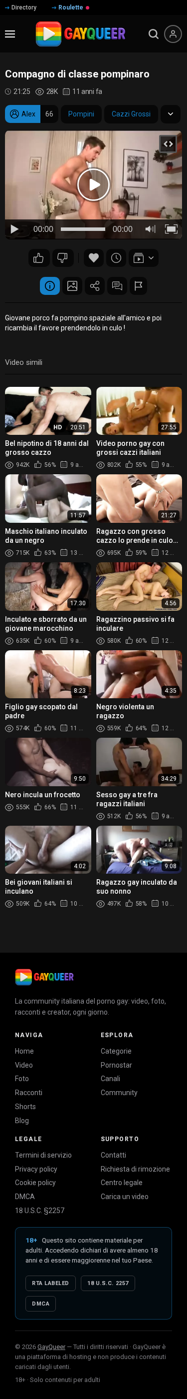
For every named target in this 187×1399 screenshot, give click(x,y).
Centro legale (122, 1183)
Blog (22, 1121)
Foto (22, 1079)
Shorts (25, 1107)
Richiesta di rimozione (135, 1169)
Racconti (28, 1093)
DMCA (25, 1197)
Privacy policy (36, 1169)
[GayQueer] (44, 977)
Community (119, 1093)
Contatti (113, 1155)
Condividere (95, 286)
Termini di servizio (43, 1155)
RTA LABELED (50, 1283)
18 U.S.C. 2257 (108, 1283)
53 (63, 258)
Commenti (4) (117, 286)
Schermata (72, 286)
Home (24, 1051)
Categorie (116, 1051)
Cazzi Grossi (131, 114)
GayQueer (51, 1347)
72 (39, 258)
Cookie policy (35, 1183)
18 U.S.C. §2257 (39, 1211)
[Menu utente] (173, 34)
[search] (153, 33)
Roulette (70, 7)
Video (24, 1065)
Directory (23, 7)
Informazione (50, 286)
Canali (110, 1079)
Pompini (81, 114)
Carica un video (125, 1197)
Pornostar (116, 1065)
